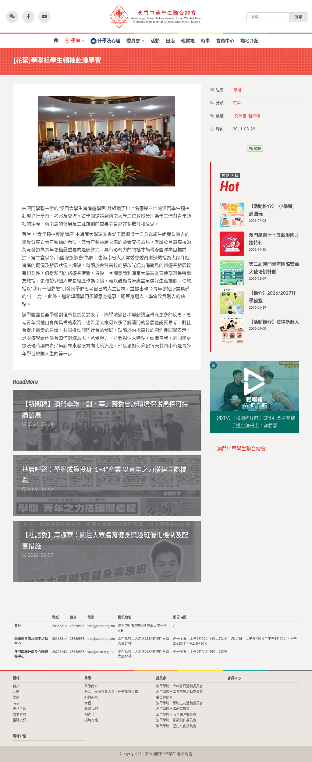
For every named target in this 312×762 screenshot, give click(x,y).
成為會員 (19, 714)
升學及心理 (109, 41)
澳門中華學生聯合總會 (156, 16)
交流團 (240, 116)
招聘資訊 (19, 720)
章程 (87, 703)
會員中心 (225, 41)
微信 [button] (257, 148)
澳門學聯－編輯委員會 (173, 709)
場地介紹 (249, 41)
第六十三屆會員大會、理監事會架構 (111, 691)
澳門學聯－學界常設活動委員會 (179, 691)
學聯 (76, 41)
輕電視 (188, 41)
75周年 (89, 714)
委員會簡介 (164, 697)
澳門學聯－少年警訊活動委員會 (179, 686)
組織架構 (91, 697)
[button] (12, 17)
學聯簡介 (91, 686)
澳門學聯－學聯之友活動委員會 (179, 703)
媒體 (16, 697)
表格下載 (19, 709)
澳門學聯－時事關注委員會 (176, 714)
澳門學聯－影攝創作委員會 (176, 720)
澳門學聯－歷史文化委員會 (176, 726)
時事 (205, 41)
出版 (170, 41)
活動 (155, 41)
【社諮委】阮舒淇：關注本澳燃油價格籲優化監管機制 (55, 40)
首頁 (16, 686)
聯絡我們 (91, 709)
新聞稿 (254, 116)
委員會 (133, 41)
